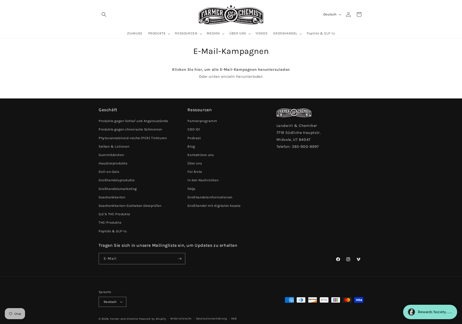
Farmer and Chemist (124, 318)
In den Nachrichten (202, 180)
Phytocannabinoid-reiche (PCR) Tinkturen (133, 138)
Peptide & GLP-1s (113, 231)
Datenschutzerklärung (211, 318)
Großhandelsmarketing (118, 189)
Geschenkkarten (112, 197)
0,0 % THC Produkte (114, 214)
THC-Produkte (110, 222)
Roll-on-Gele (109, 172)
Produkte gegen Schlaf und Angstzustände (133, 121)
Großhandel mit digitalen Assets (214, 206)
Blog (191, 146)
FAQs (191, 189)
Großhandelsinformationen (209, 197)
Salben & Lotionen (114, 146)
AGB (234, 318)
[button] (104, 14)
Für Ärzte (194, 172)
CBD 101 (193, 129)
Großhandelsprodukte (117, 180)
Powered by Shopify (152, 318)
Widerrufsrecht (181, 318)
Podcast (194, 138)
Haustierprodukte (113, 163)
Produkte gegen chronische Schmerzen (130, 129)
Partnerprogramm (202, 121)
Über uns (194, 163)
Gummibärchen (111, 155)
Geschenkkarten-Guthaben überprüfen (130, 206)
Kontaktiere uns (200, 155)
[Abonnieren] (179, 258)
